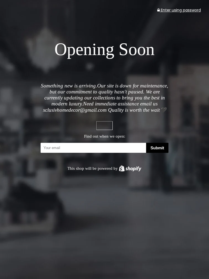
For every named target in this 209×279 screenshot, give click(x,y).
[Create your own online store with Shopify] (130, 168)
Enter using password (180, 10)
